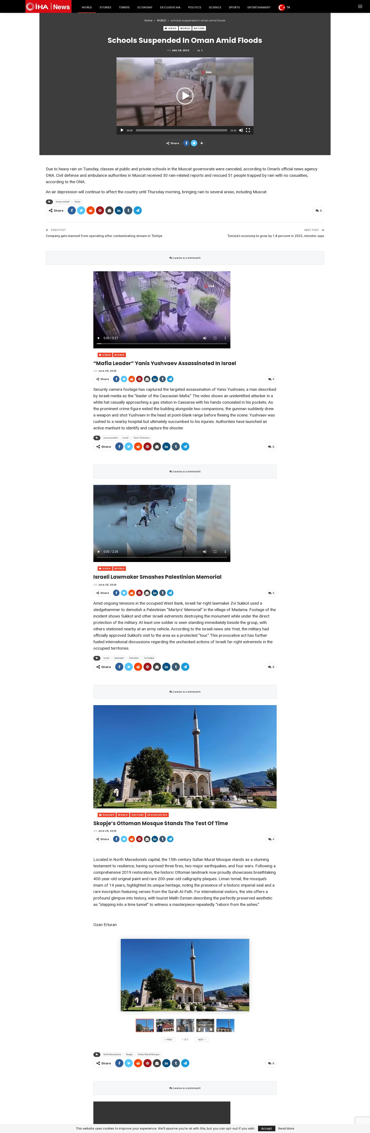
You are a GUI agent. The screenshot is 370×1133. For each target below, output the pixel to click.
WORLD (87, 7)
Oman (78, 202)
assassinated (110, 438)
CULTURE (137, 815)
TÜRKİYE (124, 7)
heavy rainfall (63, 202)
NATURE (199, 28)
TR (288, 7)
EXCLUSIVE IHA (170, 7)
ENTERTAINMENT (259, 7)
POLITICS (194, 7)
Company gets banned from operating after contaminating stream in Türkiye (104, 236)
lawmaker (119, 658)
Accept (266, 1128)
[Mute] (241, 130)
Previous (94, 757)
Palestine (134, 658)
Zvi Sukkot (149, 658)
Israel (125, 438)
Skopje (129, 1054)
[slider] (181, 130)
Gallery (108, 815)
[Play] (122, 130)
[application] (185, 96)
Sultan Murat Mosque (149, 1054)
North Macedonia (112, 1054)
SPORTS (234, 7)
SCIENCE (215, 7)
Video (172, 28)
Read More (286, 1128)
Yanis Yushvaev (141, 438)
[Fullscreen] (248, 130)
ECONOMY (144, 7)
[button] (185, 96)
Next (276, 757)
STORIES (105, 7)
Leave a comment (186, 258)
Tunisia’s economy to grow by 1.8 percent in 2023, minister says (275, 236)
